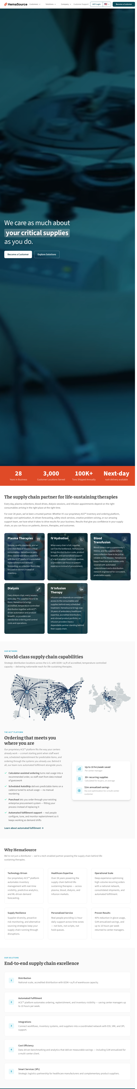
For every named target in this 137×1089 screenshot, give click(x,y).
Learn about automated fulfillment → (24, 828)
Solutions (50, 4)
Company (65, 4)
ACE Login (96, 4)
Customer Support (81, 4)
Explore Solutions (47, 254)
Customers (33, 4)
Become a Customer (124, 4)
